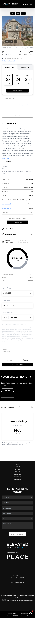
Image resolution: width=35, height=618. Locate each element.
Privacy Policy (7, 616)
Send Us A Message (17, 534)
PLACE (18, 597)
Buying (17, 469)
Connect (17, 482)
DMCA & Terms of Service (19, 616)
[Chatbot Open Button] (30, 613)
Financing (17, 474)
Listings (17, 467)
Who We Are (17, 479)
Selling (17, 472)
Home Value (17, 477)
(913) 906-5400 (19, 582)
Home (17, 464)
